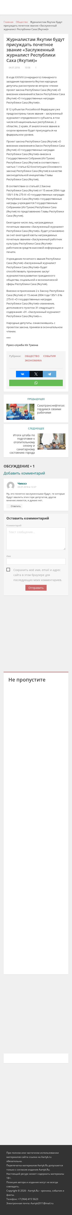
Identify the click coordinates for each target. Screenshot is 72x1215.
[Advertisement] (36, 633)
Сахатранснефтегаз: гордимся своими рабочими (51, 409)
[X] (36, 374)
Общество (32, 356)
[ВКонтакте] (22, 374)
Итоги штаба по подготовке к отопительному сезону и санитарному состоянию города (22, 443)
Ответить (16, 506)
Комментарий (13, 525)
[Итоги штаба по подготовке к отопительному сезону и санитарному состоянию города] (52, 441)
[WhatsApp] (36, 383)
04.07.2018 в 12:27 (27, 487)
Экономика (33, 360)
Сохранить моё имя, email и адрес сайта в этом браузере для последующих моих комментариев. (37, 570)
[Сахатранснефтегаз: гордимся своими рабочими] (20, 412)
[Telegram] (49, 374)
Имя (8, 556)
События (49, 356)
